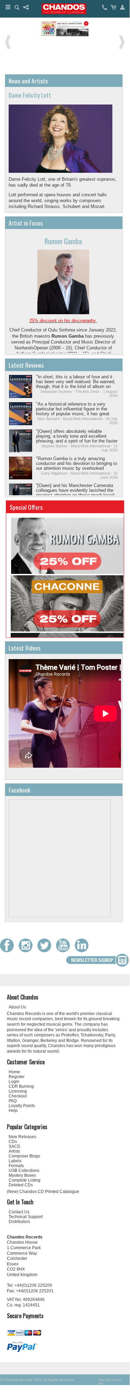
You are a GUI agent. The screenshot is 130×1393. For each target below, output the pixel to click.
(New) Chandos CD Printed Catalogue (43, 1191)
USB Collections (24, 1170)
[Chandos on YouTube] (64, 950)
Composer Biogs (24, 1156)
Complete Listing (24, 1180)
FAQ (13, 1100)
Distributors (19, 1221)
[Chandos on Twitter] (46, 950)
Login (14, 1081)
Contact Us (19, 1212)
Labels (15, 1160)
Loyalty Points (22, 1105)
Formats (16, 1165)
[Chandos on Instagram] (27, 950)
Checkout (18, 1096)
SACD (14, 1146)
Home (14, 1071)
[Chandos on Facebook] (8, 950)
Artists (14, 1151)
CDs (13, 1141)
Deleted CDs (21, 1185)
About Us (17, 1007)
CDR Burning (21, 1086)
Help (13, 1110)
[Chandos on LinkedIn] (83, 950)
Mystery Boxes (22, 1175)
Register (17, 1076)
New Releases (22, 1136)
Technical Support (26, 1216)
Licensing (18, 1091)
